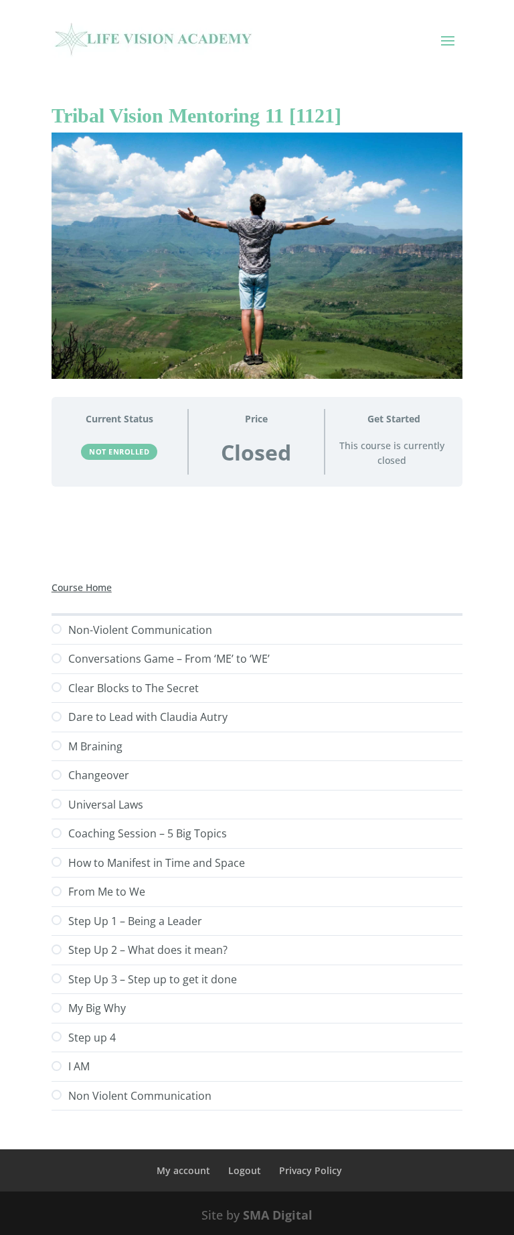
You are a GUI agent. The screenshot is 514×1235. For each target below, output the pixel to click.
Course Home (82, 588)
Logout (244, 1170)
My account (183, 1170)
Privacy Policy (310, 1170)
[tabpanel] (257, 532)
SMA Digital (278, 1215)
